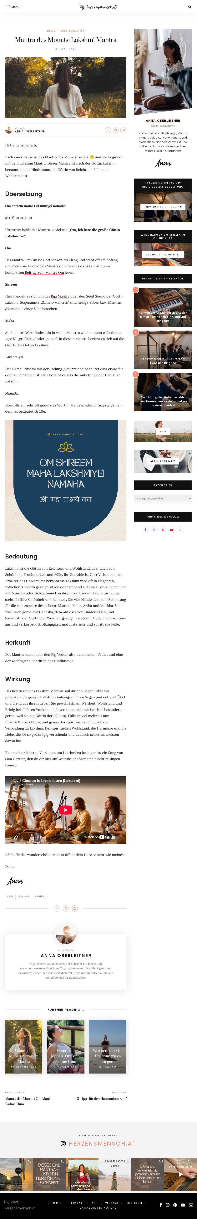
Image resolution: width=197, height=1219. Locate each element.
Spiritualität (72, 31)
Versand (111, 1203)
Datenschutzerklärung (98, 1207)
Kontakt (77, 1203)
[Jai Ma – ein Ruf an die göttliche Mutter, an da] (180, 1174)
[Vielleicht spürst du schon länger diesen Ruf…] (147, 1174)
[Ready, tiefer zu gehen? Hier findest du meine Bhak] (114, 1174)
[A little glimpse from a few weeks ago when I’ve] (82, 1174)
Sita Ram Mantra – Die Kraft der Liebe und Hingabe (163, 361)
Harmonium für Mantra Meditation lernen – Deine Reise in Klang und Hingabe (163, 317)
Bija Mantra (60, 296)
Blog (51, 31)
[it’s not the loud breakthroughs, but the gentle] (16, 1174)
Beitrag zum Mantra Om (44, 272)
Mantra (39, 896)
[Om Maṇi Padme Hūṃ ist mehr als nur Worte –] (49, 1174)
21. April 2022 (66, 49)
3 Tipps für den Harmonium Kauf (101, 1099)
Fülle (10, 896)
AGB (95, 1203)
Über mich (56, 1203)
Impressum (134, 1203)
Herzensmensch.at (102, 1143)
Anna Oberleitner (30, 131)
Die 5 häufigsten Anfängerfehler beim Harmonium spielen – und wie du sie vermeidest (163, 401)
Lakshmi (24, 896)
